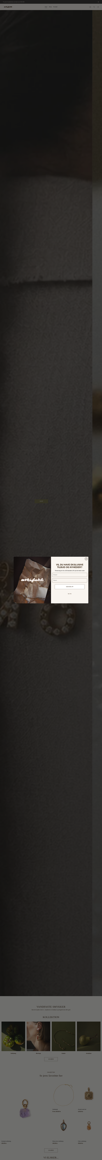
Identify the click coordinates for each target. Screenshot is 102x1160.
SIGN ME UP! (69, 586)
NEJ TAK (69, 593)
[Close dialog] (86, 558)
